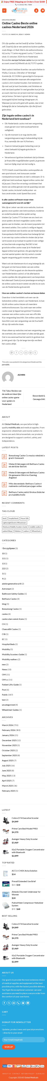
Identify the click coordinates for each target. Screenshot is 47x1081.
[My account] (36, 10)
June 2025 (6, 770)
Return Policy (27, 1074)
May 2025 (6, 775)
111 (3, 558)
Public (5, 694)
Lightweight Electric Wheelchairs (14, 523)
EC (3, 639)
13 (3, 563)
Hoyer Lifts (25, 518)
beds (4, 518)
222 (3, 568)
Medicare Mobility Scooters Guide (15, 527)
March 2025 (7, 785)
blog (4, 604)
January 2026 (8, 735)
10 (3, 553)
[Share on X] (21, 352)
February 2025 (8, 790)
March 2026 (7, 725)
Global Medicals (12, 424)
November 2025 (9, 745)
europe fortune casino (21, 60)
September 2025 (9, 755)
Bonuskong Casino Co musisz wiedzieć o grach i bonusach (27, 456)
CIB (3, 634)
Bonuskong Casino (10, 609)
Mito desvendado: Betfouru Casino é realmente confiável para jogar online (25, 484)
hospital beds (13, 518)
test (3, 699)
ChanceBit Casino (10, 629)
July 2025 (6, 765)
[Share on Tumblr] (35, 352)
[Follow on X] (9, 1003)
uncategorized (8, 704)
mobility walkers (36, 527)
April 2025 (6, 780)
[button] (4, 10)
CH (3, 624)
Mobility (6, 649)
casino (5, 614)
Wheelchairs (36, 531)
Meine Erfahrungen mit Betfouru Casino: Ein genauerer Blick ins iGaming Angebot (27, 475)
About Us (6, 1074)
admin (27, 34)
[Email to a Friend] (26, 352)
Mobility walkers (9, 659)
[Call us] (18, 1003)
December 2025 (9, 740)
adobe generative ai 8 (11, 583)
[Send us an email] (14, 1003)
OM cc (5, 679)
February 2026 (8, 730)
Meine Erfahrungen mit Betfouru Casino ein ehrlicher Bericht (26, 465)
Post (4, 689)
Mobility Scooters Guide (13, 654)
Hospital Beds (8, 644)
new (4, 664)
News (4, 669)
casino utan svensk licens (13, 619)
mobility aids (14, 427)
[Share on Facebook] (16, 352)
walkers (26, 531)
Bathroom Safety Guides (13, 593)
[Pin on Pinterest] (30, 352)
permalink (5, 365)
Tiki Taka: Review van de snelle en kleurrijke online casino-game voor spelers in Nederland (11, 397)
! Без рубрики (8, 548)
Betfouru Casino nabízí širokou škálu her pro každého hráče (27, 493)
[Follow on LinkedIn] (28, 1003)
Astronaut (6, 588)
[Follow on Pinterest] (23, 1003)
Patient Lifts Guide (10, 684)
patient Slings (7, 531)
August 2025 (7, 760)
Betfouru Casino (9, 599)
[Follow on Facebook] (4, 1003)
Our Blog (40, 1074)
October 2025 (8, 750)
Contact (16, 1074)
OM (4, 674)
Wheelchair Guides (10, 710)
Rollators (18, 531)
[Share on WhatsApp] (12, 352)
